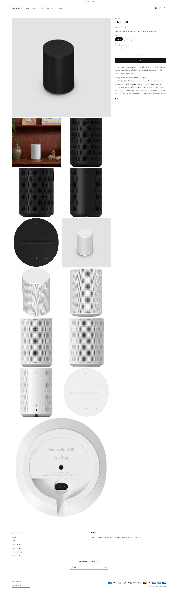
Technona (154, 586)
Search (14, 537)
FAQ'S (13, 541)
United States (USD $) (19, 585)
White (128, 39)
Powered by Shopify (161, 586)
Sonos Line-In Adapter (140, 84)
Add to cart (140, 55)
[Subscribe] (105, 567)
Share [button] (119, 99)
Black (119, 39)
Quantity (117, 44)
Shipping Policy (17, 552)
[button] (156, 8)
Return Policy (16, 548)
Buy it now (140, 61)
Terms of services (17, 555)
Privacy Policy (16, 544)
